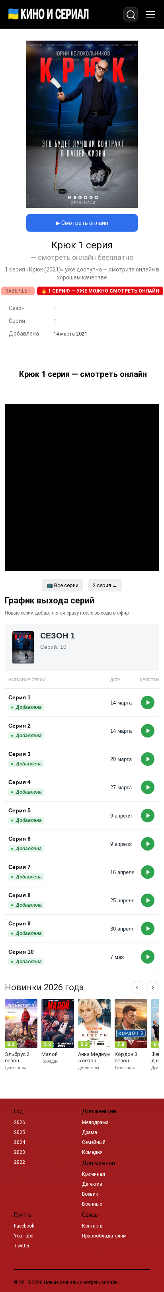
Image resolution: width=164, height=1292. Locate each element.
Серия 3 (19, 754)
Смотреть (147, 702)
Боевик (90, 1194)
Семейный (93, 1142)
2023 (19, 1152)
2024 (19, 1142)
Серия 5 (19, 810)
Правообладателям (104, 1236)
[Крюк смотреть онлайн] (82, 205)
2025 (19, 1132)
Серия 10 (21, 952)
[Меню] (150, 14)
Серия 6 (19, 838)
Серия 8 (19, 895)
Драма (89, 1132)
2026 (19, 1122)
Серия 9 (19, 923)
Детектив (92, 1184)
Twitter (21, 1246)
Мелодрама (95, 1122)
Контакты (92, 1226)
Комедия (92, 1152)
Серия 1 (19, 697)
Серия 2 (19, 725)
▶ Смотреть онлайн (82, 223)
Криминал (93, 1174)
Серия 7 (19, 867)
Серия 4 (19, 782)
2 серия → (105, 585)
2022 (19, 1162)
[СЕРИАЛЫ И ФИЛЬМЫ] (48, 14)
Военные (92, 1204)
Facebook (24, 1226)
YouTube (23, 1236)
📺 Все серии (62, 585)
